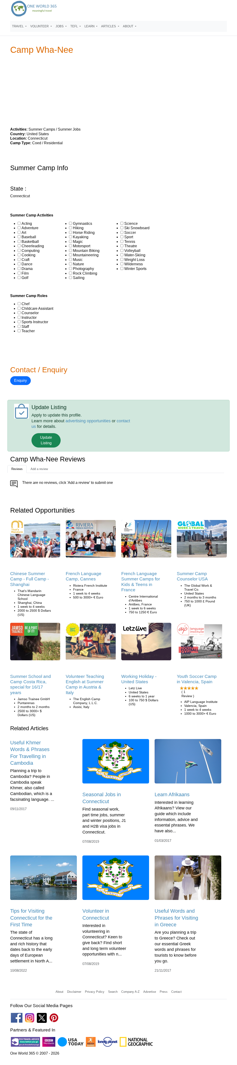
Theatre (130, 246)
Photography (83, 269)
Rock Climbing (85, 273)
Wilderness (133, 264)
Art (24, 233)
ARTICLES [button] (109, 26)
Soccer (130, 233)
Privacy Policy (94, 991)
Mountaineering (86, 255)
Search (113, 991)
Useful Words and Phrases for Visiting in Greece (176, 917)
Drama (27, 269)
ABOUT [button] (128, 26)
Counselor (30, 313)
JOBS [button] (60, 26)
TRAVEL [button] (18, 26)
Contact (176, 991)
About (59, 991)
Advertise (149, 991)
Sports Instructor (35, 322)
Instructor (29, 318)
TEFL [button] (74, 26)
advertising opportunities (88, 421)
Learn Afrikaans (172, 794)
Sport (128, 237)
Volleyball (132, 251)
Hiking (78, 228)
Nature (78, 264)
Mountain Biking (86, 251)
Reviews (17, 469)
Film (25, 273)
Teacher (28, 331)
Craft (25, 260)
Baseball (29, 237)
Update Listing (46, 440)
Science (131, 224)
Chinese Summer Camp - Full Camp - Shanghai (29, 579)
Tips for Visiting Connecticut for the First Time (31, 917)
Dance (27, 264)
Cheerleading (33, 246)
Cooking (28, 255)
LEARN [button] (89, 26)
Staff (25, 327)
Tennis (129, 242)
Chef (25, 304)
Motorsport (81, 246)
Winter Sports (135, 269)
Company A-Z (130, 991)
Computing (31, 251)
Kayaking (80, 237)
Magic (78, 242)
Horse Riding (84, 233)
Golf (25, 278)
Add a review (39, 469)
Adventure (30, 228)
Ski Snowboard (137, 228)
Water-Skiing (134, 255)
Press (164, 991)
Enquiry (20, 380)
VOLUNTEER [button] (40, 26)
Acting (27, 224)
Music (78, 260)
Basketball (30, 242)
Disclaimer (74, 991)
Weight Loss (134, 260)
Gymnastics (82, 224)
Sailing (78, 278)
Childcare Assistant (37, 308)
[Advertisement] (118, 90)
